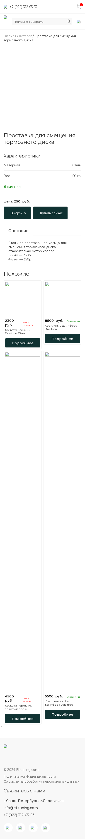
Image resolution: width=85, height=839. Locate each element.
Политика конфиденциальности (30, 776)
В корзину (18, 213)
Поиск (69, 21)
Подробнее (23, 343)
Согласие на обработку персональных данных (41, 781)
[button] (1, 726)
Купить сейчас (51, 213)
